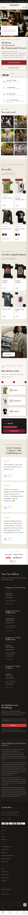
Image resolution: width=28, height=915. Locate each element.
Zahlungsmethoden (6, 858)
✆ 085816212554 (9, 622)
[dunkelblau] (6, 234)
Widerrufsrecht (5, 877)
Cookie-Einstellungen (17, 905)
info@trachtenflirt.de (6, 889)
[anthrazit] (3, 235)
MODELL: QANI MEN (20, 229)
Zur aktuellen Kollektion (14, 62)
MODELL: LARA (7, 229)
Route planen (8, 603)
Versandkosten (5, 849)
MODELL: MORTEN (18, 281)
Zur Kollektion (7, 354)
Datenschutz (4, 871)
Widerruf (3, 908)
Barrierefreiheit (5, 861)
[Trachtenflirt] (14, 5)
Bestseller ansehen (14, 67)
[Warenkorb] (26, 8)
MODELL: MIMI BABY (19, 310)
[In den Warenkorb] (11, 191)
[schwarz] (16, 235)
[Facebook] (6, 819)
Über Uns (3, 830)
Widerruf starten (5, 874)
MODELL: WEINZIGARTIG (20, 198)
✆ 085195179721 (9, 597)
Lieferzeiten (4, 852)
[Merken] (11, 180)
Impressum (4, 880)
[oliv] (19, 234)
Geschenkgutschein (6, 846)
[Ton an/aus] (24, 328)
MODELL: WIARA (7, 198)
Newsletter (4, 839)
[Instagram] (2, 819)
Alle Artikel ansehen (7, 173)
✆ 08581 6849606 (9, 649)
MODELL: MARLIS (5, 281)
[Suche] (5, 8)
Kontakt (3, 836)
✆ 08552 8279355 (9, 678)
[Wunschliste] (23, 8)
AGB (2, 868)
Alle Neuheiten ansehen (7, 258)
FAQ (2, 833)
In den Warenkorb (14, 430)
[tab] (3, 912)
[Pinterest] (9, 819)
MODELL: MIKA (6, 309)
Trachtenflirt (6, 807)
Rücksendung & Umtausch (7, 855)
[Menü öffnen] (2, 8)
